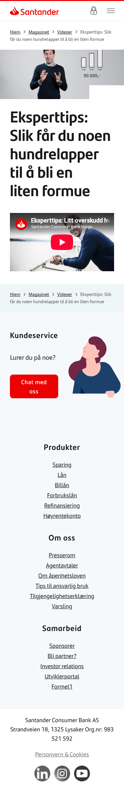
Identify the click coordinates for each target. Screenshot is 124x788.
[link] (15, 11)
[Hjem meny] (111, 11)
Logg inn (94, 11)
